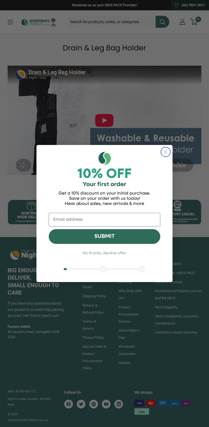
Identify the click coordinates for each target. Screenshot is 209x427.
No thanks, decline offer (104, 253)
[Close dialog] (165, 152)
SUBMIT (104, 236)
